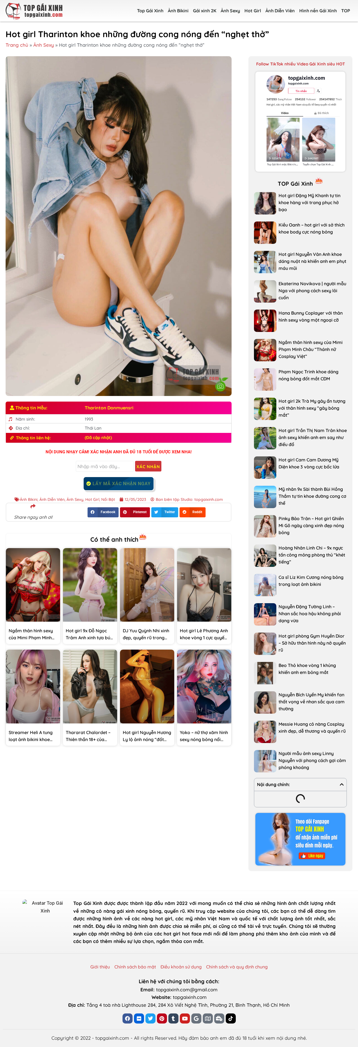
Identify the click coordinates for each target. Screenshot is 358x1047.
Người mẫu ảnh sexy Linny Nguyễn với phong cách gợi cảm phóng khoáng (312, 760)
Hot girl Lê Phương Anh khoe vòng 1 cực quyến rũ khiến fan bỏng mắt (204, 637)
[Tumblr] (173, 1018)
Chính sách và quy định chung (237, 967)
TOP (345, 10)
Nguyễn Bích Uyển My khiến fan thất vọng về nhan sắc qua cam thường (312, 701)
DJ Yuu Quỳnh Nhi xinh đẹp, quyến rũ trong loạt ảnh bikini (146, 637)
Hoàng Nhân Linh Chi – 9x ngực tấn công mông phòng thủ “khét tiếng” (312, 555)
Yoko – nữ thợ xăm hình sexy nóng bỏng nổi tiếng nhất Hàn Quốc (204, 739)
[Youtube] (185, 1018)
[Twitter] (150, 1018)
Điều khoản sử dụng (181, 967)
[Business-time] (219, 1018)
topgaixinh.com (190, 997)
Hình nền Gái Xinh (318, 10)
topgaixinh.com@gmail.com (187, 989)
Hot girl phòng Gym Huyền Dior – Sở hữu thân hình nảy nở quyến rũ (312, 643)
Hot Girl (252, 10)
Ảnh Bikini (178, 10)
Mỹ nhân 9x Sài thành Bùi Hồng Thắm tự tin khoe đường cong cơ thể (312, 496)
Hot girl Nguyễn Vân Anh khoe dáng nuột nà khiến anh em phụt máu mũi (312, 261)
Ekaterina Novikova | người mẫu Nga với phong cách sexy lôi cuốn (312, 290)
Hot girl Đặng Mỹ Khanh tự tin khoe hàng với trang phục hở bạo (309, 202)
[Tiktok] (231, 1018)
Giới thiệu (100, 967)
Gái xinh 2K (204, 10)
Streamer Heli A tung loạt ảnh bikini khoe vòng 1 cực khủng (31, 739)
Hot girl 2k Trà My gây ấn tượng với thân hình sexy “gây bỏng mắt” (312, 408)
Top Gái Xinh (150, 10)
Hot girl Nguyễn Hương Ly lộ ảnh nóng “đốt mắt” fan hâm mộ (147, 739)
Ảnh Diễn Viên (280, 10)
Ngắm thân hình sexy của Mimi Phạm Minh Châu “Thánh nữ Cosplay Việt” (311, 349)
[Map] (208, 1018)
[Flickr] (139, 1018)
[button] (103, 512)
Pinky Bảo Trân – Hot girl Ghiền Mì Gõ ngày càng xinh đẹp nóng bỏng (311, 525)
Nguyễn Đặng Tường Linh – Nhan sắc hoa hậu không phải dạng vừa (310, 613)
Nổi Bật (108, 499)
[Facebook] (128, 1018)
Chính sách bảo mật (135, 967)
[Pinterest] (162, 1018)
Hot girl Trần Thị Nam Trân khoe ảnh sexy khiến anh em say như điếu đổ (313, 437)
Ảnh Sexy (230, 10)
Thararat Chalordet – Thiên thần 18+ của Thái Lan (88, 739)
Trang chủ (17, 45)
